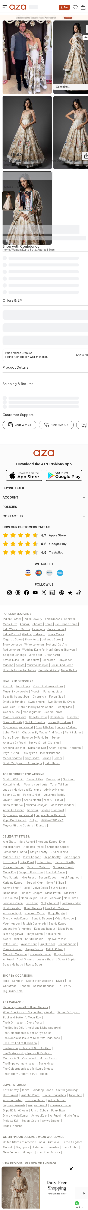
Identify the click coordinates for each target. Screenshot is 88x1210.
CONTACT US (13, 516)
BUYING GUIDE (14, 488)
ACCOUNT (10, 497)
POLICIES (10, 507)
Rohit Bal (11, 154)
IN (84, 1193)
